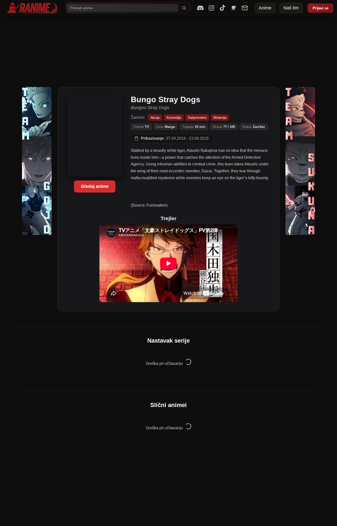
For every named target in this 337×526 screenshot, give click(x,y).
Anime (265, 7)
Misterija (219, 117)
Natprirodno (197, 117)
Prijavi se (320, 8)
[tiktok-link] (222, 7)
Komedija (174, 117)
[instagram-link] (211, 7)
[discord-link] (200, 7)
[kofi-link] (233, 7)
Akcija (155, 117)
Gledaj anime (95, 186)
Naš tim (291, 7)
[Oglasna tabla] (244, 7)
